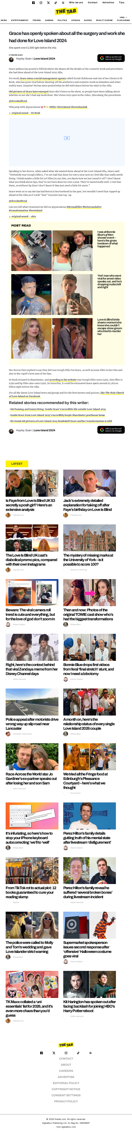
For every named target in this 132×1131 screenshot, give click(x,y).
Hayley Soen (24, 58)
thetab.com (60, 1119)
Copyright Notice (66, 1089)
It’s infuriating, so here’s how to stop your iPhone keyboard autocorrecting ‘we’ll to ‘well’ (29, 837)
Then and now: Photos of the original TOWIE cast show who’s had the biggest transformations (88, 614)
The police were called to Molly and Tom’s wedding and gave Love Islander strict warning (29, 947)
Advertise (108, 2)
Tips (121, 2)
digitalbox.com (68, 1127)
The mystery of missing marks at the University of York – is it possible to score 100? (88, 559)
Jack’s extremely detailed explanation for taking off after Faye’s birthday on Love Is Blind (87, 505)
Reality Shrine (104, 20)
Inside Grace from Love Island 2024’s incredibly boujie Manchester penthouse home (57, 415)
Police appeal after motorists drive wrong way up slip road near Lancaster (32, 724)
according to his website (63, 379)
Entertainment (19, 20)
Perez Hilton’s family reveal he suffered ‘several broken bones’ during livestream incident (87, 892)
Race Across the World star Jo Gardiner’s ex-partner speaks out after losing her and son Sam (31, 778)
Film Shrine (123, 20)
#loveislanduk (79, 107)
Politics (62, 20)
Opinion (75, 20)
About (66, 1064)
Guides (88, 20)
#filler (53, 107)
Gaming (49, 20)
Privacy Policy (66, 1101)
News (4, 20)
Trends (37, 20)
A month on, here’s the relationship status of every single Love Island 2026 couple (89, 724)
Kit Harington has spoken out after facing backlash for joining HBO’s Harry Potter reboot (89, 1006)
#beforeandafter (91, 206)
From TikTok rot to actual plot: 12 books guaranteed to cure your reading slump (31, 892)
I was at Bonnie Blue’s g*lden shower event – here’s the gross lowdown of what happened (107, 239)
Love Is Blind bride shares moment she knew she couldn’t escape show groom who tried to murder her (109, 327)
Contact (93, 2)
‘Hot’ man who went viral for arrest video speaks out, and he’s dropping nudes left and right (109, 281)
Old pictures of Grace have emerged (28, 91)
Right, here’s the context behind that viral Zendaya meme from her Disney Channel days (32, 669)
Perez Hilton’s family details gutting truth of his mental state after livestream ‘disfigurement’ (87, 837)
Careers (66, 1070)
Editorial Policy (66, 1083)
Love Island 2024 (44, 58)
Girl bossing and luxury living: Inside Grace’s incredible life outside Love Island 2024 (58, 409)
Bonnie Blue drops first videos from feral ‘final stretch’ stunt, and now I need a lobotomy (88, 669)
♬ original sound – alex (22, 216)
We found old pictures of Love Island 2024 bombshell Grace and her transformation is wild (61, 421)
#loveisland (64, 107)
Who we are (76, 2)
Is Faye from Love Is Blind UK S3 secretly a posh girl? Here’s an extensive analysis (30, 505)
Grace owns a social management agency (43, 78)
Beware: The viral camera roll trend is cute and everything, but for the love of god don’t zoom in (30, 614)
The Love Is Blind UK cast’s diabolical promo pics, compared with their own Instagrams (31, 559)
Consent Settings (66, 1095)
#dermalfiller (74, 206)
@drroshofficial (18, 101)
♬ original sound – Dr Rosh (24, 113)
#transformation (18, 210)
